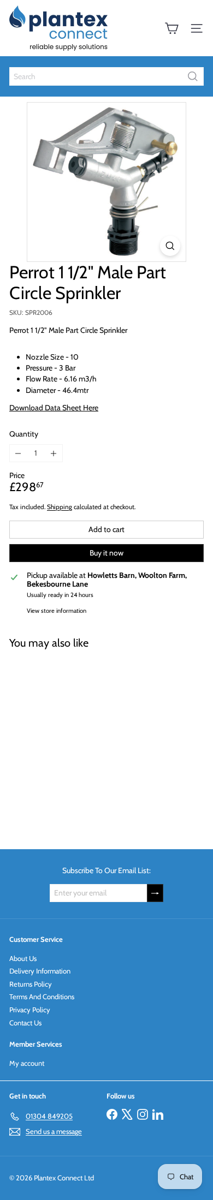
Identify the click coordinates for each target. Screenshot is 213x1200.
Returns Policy (30, 984)
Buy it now (106, 553)
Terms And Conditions (41, 996)
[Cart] (171, 28)
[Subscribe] (155, 893)
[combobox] (106, 76)
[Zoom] (170, 246)
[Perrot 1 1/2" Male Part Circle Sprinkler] (77, 742)
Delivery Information (39, 970)
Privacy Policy (29, 1009)
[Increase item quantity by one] (54, 453)
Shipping (59, 507)
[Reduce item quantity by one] (18, 453)
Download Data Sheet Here (53, 408)
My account (26, 1063)
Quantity (23, 434)
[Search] (193, 76)
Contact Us (25, 1022)
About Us (23, 958)
